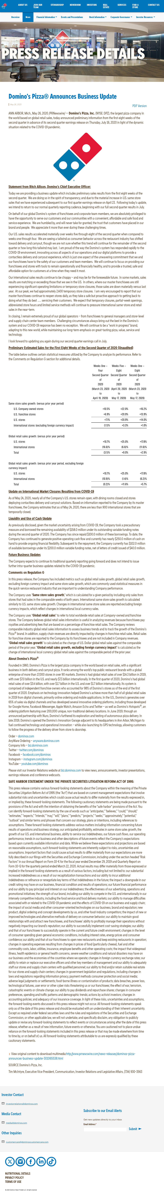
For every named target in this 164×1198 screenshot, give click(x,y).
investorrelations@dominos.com (22, 1103)
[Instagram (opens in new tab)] (21, 1161)
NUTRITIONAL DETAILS (17, 1173)
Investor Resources (144, 17)
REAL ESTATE (106, 6)
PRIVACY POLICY (14, 1178)
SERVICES (122, 4)
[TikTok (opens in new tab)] (51, 1161)
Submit (133, 1129)
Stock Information (96, 17)
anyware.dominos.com (46, 740)
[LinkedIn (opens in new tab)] (41, 1161)
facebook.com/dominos (37, 754)
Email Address (94, 1124)
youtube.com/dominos (34, 763)
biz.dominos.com (38, 745)
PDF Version (139, 105)
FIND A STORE (135, 6)
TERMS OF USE (13, 1182)
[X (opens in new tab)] (10, 1161)
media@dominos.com (16, 1122)
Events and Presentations (72, 17)
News (28, 17)
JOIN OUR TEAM (37, 6)
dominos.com (26, 736)
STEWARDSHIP (57, 4)
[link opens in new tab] (77, 156)
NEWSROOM (75, 4)
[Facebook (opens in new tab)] (31, 1161)
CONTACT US (153, 4)
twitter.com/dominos (31, 750)
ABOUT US (22, 4)
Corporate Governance (120, 17)
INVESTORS (92, 4)
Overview (15, 17)
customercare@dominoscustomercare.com (27, 1142)
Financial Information (46, 17)
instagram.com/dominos (37, 759)
